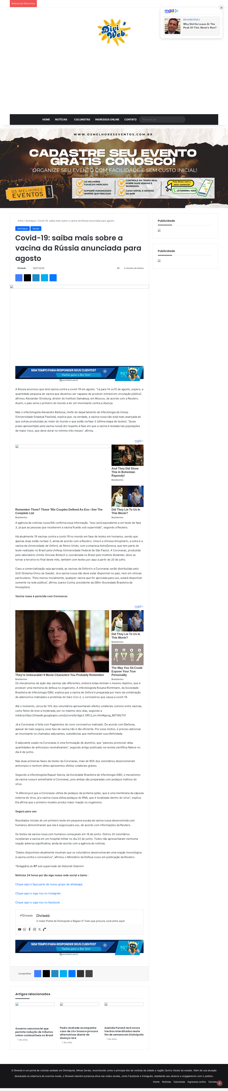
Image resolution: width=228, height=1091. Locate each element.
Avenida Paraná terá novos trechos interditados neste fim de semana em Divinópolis (124, 1031)
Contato (130, 119)
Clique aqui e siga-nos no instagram (38, 893)
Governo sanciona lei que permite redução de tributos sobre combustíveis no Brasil (34, 1032)
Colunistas (82, 119)
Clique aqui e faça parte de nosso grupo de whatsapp (48, 884)
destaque (30, 220)
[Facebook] (29, 929)
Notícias (61, 119)
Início (20, 220)
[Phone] (44, 929)
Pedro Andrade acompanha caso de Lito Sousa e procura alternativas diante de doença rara (79, 1033)
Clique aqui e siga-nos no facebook (37, 902)
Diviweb (21, 268)
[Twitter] (39, 929)
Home (46, 119)
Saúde (35, 228)
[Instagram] (34, 929)
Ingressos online (107, 119)
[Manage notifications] (219, 1083)
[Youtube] (19, 929)
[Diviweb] (114, 32)
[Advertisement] (114, 82)
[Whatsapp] (24, 929)
